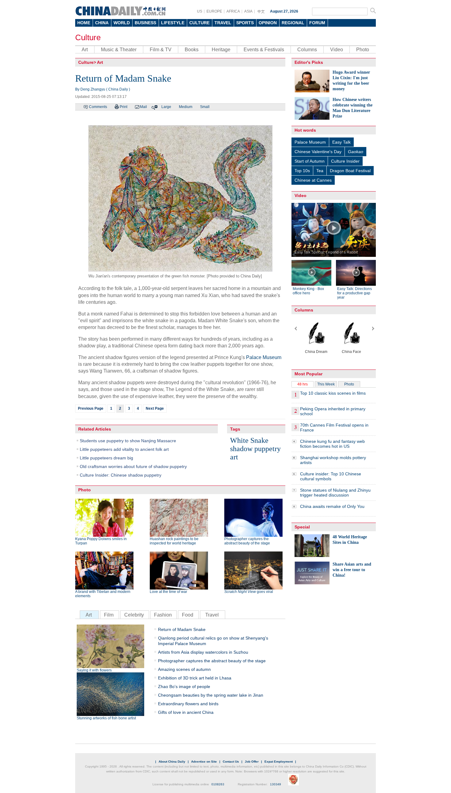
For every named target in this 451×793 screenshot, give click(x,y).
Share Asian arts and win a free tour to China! (352, 570)
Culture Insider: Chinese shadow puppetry (120, 475)
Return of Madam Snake (182, 629)
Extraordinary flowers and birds (188, 703)
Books (192, 49)
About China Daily (172, 761)
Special (302, 526)
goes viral (248, 592)
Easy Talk (341, 142)
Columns (307, 49)
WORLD (122, 22)
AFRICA (233, 11)
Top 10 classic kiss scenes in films (333, 393)
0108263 (217, 784)
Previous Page (90, 408)
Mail (143, 107)
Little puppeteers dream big (106, 457)
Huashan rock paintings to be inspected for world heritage (174, 541)
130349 (275, 784)
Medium (185, 107)
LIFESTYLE (172, 22)
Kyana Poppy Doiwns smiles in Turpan (101, 541)
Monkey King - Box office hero (308, 291)
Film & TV (161, 49)
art (234, 457)
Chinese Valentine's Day (318, 151)
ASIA (248, 11)
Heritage (221, 49)
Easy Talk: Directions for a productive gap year (354, 293)
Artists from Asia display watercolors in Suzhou (203, 652)
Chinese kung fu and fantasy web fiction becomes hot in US (332, 444)
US (199, 11)
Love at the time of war (168, 592)
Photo (362, 49)
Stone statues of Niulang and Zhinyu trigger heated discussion (335, 492)
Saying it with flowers (94, 670)
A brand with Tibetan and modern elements (102, 594)
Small (205, 107)
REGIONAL (293, 22)
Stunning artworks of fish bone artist (106, 718)
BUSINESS (145, 22)
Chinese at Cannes (313, 180)
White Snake (249, 440)
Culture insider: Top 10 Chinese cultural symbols (330, 476)
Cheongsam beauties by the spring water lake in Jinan (210, 695)
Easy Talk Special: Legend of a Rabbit (326, 252)
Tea (319, 170)
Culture (88, 37)
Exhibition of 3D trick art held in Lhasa (194, 677)
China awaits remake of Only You (332, 506)
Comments (98, 107)
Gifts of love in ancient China (186, 712)
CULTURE (199, 22)
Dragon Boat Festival (350, 170)
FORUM (317, 22)
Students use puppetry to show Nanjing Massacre (128, 440)
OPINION (268, 22)
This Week (326, 384)
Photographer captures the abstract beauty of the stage (247, 541)
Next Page (155, 408)
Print (123, 107)
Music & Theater (119, 49)
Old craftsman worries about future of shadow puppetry (133, 466)
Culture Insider (345, 161)
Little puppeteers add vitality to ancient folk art (124, 449)
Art (85, 49)
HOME (83, 22)
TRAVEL (222, 22)
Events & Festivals (264, 49)
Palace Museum (263, 357)
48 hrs (302, 384)
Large (166, 107)
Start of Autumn (310, 161)
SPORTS (245, 22)
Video (336, 49)
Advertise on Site (204, 761)
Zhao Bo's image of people (184, 686)
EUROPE (214, 11)
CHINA (102, 22)
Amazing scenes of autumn (184, 669)
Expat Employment (278, 761)
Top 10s (302, 170)
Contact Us (231, 761)
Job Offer (252, 761)
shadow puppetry (255, 449)
